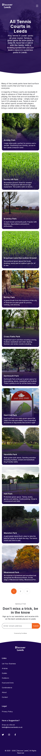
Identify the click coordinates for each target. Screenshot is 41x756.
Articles (5, 668)
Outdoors (5, 678)
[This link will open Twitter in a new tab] (3, 735)
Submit (36, 626)
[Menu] (37, 6)
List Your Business (9, 664)
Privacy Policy (7, 711)
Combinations (7, 688)
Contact (5, 697)
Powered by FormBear (20, 633)
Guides (4, 673)
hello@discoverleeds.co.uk (12, 727)
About (4, 692)
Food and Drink (8, 683)
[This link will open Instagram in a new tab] (9, 735)
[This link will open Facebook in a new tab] (15, 735)
